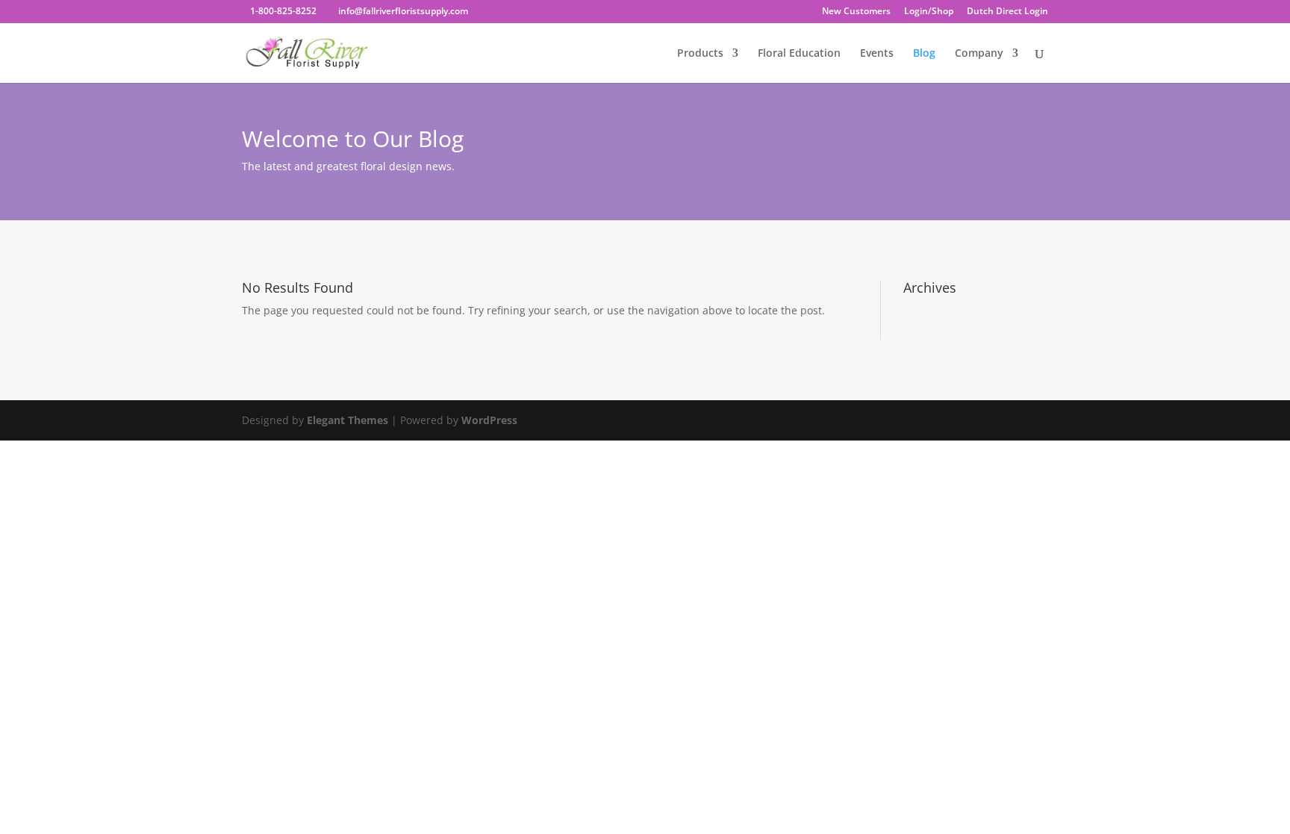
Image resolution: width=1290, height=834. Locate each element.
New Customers (856, 12)
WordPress (489, 420)
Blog (924, 54)
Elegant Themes (347, 420)
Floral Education (799, 54)
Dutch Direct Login (1007, 12)
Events (877, 54)
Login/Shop (928, 12)
